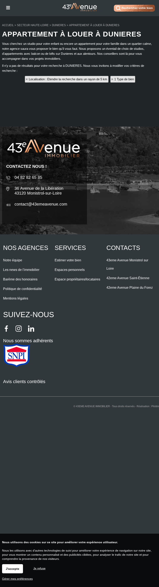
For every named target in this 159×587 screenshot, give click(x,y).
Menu (7, 7)
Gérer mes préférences (17, 578)
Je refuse (39, 568)
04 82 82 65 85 (28, 177)
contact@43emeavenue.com (40, 204)
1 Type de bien (124, 79)
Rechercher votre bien (137, 8)
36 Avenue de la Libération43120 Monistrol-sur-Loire (38, 190)
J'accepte (12, 568)
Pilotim (155, 406)
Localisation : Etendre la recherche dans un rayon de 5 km (68, 79)
